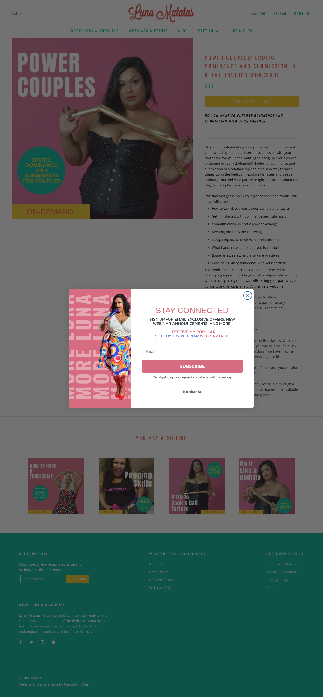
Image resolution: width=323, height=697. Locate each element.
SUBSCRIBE (192, 366)
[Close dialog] (248, 295)
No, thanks (192, 391)
